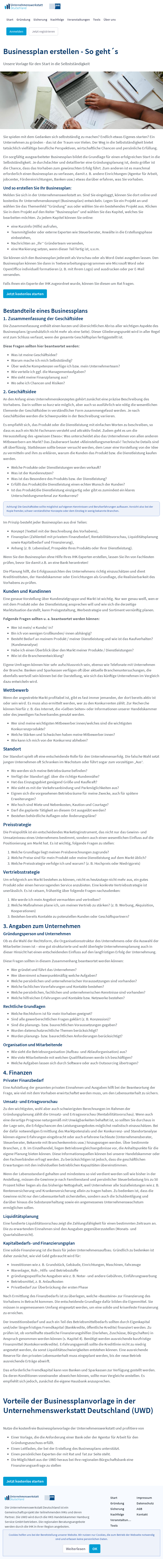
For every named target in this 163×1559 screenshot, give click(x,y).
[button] (76, 1548)
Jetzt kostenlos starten (25, 293)
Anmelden (16, 31)
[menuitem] (10, 19)
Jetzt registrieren (43, 31)
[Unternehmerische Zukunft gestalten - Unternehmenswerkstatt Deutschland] (32, 6)
